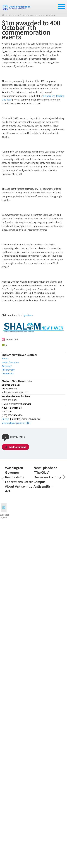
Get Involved (13, 15)
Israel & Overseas (30, 15)
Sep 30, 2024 (11, 339)
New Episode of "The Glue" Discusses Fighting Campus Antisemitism (47, 477)
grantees (28, 315)
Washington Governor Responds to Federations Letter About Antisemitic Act (19, 479)
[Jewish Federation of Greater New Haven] (17, 7)
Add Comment (17, 446)
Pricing (5, 418)
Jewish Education (10, 362)
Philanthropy (8, 369)
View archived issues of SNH (16, 422)
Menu (61, 6)
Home (3, 15)
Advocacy (7, 365)
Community (8, 373)
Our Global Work (48, 15)
